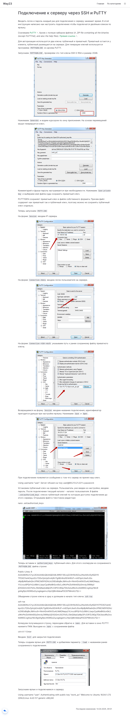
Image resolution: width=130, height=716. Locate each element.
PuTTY (33, 32)
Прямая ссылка (67, 36)
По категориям (114, 4)
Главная (100, 4)
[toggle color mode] (125, 3)
